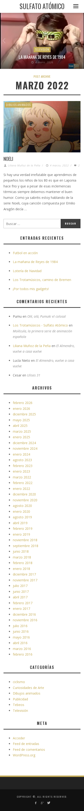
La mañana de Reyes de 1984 (42, 57)
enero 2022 (21, 488)
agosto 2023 (22, 460)
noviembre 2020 (25, 500)
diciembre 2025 (24, 414)
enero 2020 (21, 511)
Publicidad (20, 699)
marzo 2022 (22, 477)
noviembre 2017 (25, 580)
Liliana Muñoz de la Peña (24, 165)
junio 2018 (21, 551)
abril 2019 (20, 523)
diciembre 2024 (24, 443)
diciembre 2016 (24, 614)
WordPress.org (24, 755)
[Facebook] (35, 803)
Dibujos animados (18, 105)
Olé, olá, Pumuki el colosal (46, 316)
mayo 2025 (21, 420)
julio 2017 (20, 585)
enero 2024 (21, 454)
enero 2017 (21, 608)
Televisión (42, 49)
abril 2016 (20, 643)
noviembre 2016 (25, 620)
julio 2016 (20, 626)
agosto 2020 (22, 505)
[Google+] (42, 803)
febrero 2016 (22, 654)
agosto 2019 (22, 517)
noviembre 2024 (25, 448)
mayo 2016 (21, 637)
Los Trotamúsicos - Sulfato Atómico (40, 325)
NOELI (8, 158)
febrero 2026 (22, 402)
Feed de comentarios (29, 749)
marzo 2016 (22, 648)
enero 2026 (21, 408)
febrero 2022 (22, 483)
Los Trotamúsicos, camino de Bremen (42, 279)
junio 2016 (21, 631)
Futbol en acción (25, 253)
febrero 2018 (22, 563)
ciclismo (19, 682)
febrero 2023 (22, 465)
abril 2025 (20, 425)
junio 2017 (21, 591)
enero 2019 (21, 534)
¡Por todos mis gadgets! (31, 289)
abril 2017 (20, 597)
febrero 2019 (22, 528)
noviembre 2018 (25, 540)
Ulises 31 (33, 375)
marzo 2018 (22, 557)
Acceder (19, 738)
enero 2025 (21, 437)
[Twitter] (48, 803)
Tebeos (18, 704)
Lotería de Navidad (27, 271)
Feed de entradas (26, 743)
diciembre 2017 (24, 574)
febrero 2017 (22, 603)
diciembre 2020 (24, 494)
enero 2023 (21, 471)
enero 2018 (21, 568)
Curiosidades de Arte (28, 687)
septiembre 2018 (25, 546)
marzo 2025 (22, 431)
